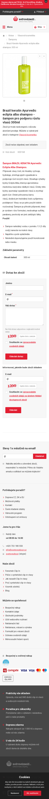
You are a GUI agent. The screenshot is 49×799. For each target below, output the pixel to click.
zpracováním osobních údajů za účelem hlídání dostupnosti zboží (25, 396)
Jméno (8, 283)
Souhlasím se (22, 344)
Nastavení (15, 793)
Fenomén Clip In (12, 571)
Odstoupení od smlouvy (16, 517)
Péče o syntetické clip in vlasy (19, 575)
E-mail (9, 294)
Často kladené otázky (15, 509)
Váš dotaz (10, 305)
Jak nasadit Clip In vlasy (16, 579)
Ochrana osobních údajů (16, 635)
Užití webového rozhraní (16, 619)
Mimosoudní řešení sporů (17, 639)
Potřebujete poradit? (12, 12)
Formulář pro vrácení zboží (17, 631)
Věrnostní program (13, 513)
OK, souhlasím (32, 793)
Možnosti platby (12, 501)
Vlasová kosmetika (27, 135)
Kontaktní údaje (12, 611)
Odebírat (39, 456)
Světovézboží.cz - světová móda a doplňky (24, 19)
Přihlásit (40, 12)
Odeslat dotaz (16, 356)
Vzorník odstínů (12, 586)
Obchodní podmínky (14, 615)
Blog (7, 590)
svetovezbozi (12, 554)
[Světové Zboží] (4, 35)
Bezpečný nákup (12, 607)
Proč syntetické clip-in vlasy (18, 583)
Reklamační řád (12, 623)
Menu (10, 27)
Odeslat (13, 410)
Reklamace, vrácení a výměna (18, 627)
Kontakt (8, 505)
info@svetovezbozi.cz (16, 550)
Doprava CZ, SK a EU (14, 497)
